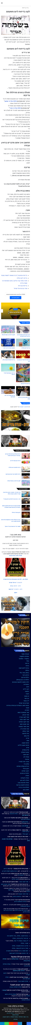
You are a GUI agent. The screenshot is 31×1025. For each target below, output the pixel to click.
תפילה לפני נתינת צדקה (15, 555)
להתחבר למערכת (23, 407)
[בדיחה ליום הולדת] (23, 342)
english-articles (24, 656)
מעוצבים (8, 951)
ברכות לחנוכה (24, 936)
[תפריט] (2, 3)
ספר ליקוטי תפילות (24, 722)
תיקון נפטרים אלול (16, 512)
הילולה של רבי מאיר (15, 108)
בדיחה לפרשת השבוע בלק (9, 359)
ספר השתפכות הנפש (23, 712)
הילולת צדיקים (25, 677)
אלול (27, 661)
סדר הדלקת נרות (11, 936)
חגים (27, 686)
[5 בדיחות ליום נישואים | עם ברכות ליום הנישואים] (23, 329)
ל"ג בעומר (26, 701)
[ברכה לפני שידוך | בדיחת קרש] (23, 391)
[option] (15, 311)
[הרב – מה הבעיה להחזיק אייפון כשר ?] (26, 501)
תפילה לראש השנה (14, 953)
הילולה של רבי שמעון (11, 101)
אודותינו (15, 1019)
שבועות (27, 759)
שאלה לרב (26, 757)
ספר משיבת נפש (24, 724)
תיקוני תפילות (25, 771)
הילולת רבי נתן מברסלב (22, 679)
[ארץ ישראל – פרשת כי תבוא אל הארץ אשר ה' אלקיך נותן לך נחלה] (26, 494)
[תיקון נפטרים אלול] (26, 515)
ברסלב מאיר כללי (24, 672)
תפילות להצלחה (26, 1000)
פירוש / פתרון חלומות (18, 970)
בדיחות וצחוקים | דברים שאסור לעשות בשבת (14, 275)
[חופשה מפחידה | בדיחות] (8, 342)
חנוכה (27, 694)
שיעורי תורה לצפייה (24, 761)
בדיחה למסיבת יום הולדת (14, 467)
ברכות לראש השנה (24, 668)
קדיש (27, 747)
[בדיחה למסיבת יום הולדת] (26, 469)
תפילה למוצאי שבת (23, 981)
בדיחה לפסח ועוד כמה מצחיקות (13, 474)
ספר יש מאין (25, 715)
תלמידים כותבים (24, 773)
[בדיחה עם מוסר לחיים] (26, 462)
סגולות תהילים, (12, 994)
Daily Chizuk (25, 654)
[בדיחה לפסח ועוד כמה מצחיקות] (8, 390)
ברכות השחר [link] (25, 831)
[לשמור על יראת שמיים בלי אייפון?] (26, 528)
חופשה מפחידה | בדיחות (9, 348)
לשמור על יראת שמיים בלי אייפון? (12, 526)
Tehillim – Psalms (24, 658)
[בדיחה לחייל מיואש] (23, 373)
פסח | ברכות (25, 948)
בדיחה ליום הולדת (22, 278)
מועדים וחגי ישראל (24, 703)
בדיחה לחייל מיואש (25, 383)
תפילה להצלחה (25, 778)
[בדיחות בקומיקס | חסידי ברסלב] (8, 367)
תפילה (27, 775)
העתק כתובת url (15, 297)
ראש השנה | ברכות (23, 951)
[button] (15, 579)
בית (28, 8)
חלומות (27, 691)
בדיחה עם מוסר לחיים (15, 460)
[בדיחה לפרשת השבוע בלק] (8, 354)
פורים (27, 738)
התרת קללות (15, 959)
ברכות (27, 665)
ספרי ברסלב (25, 731)
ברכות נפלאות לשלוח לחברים (9, 871)
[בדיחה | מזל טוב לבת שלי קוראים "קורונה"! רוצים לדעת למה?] (26, 456)
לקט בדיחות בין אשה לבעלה (8, 334)
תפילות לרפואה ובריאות (22, 785)
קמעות (4, 990)
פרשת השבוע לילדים (23, 745)
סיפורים (27, 710)
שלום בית (26, 764)
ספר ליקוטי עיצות (24, 719)
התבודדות (26, 684)
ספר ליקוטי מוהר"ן (24, 717)
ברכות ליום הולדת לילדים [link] (21, 910)
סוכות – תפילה (24, 943)
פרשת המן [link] (25, 815)
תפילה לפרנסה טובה (23, 782)
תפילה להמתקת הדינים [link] (20, 901)
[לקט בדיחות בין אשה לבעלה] (8, 329)
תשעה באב (26, 789)
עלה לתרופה (25, 733)
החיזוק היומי (25, 675)
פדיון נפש (26, 736)
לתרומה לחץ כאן (10, 1013)
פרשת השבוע (25, 743)
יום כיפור (26, 698)
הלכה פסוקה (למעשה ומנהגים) (20, 682)
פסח (28, 740)
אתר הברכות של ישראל (20, 288)
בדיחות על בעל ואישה (15, 312)
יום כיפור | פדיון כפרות (22, 938)
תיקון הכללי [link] (25, 834)
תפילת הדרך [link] (25, 826)
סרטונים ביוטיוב (17, 896)
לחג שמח (18, 948)
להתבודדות (21, 875)
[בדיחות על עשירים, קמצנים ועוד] (23, 354)
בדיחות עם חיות (22, 286)
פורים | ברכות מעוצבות (22, 946)
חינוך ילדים (26, 689)
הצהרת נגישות (15, 1014)
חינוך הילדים (15, 879)
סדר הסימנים (24, 953)
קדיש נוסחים (25, 750)
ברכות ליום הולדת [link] (25, 906)
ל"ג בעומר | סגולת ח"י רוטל (21, 941)
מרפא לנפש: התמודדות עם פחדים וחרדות (17, 705)
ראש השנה (26, 754)
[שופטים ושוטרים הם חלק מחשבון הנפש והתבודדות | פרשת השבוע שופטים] (26, 508)
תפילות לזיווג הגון (25, 819)
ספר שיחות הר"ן (24, 729)
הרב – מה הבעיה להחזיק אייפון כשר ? (11, 499)
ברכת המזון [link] (25, 822)
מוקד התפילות (22, 1017)
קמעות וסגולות (25, 752)
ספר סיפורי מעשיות (24, 726)
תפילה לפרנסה (14, 813)
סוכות (27, 708)
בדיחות (24, 8)
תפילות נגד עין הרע (24, 787)
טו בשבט (26, 696)
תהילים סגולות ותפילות (23, 766)
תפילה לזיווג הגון (24, 780)
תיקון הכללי (26, 768)
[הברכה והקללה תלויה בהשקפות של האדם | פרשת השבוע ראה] (26, 521)
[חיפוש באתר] (29, 3)
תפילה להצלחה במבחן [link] (15, 987)
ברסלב (27, 670)
